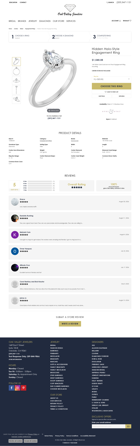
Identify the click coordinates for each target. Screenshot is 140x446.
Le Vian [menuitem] (95, 386)
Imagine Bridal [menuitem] (98, 370)
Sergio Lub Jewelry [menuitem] (100, 405)
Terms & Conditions (59, 409)
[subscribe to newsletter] (128, 426)
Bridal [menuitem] (53, 345)
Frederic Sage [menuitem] (98, 364)
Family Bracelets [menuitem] (57, 367)
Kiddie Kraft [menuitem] (97, 383)
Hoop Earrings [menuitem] (57, 381)
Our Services (56, 401)
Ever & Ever (74, 141)
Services (71, 21)
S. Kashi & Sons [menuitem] (98, 402)
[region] (53, 80)
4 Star (25, 183)
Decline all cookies (15, 441)
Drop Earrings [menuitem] (56, 378)
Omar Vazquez (26, 249)
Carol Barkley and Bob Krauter (32, 282)
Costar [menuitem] (95, 353)
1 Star (25, 190)
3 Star (25, 186)
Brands (22, 21)
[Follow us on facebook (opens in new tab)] (11, 388)
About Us (54, 398)
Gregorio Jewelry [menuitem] (100, 367)
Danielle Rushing (26, 216)
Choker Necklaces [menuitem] (58, 389)
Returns (121, 96)
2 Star (25, 188)
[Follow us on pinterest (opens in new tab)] (23, 388)
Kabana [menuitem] (95, 378)
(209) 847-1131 (54, 118)
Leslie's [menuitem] (95, 389)
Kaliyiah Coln (25, 232)
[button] (13, 2)
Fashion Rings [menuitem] (56, 348)
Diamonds (45, 21)
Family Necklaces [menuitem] (58, 370)
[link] (22, 2)
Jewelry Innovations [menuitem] (101, 375)
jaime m (23, 298)
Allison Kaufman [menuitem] (99, 348)
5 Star (25, 181)
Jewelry (32, 21)
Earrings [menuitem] (54, 351)
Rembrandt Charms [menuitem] (100, 400)
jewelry (16, 28)
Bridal (12, 21)
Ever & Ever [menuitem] (97, 359)
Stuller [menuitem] (95, 408)
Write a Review (70, 323)
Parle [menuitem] (94, 397)
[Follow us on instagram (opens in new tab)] (17, 388)
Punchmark (73, 442)
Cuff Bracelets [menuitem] (56, 383)
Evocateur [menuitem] (96, 362)
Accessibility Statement (87, 436)
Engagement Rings (30, 28)
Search (17, 38)
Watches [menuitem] (54, 362)
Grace (22, 199)
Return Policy (56, 403)
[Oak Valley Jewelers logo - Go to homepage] (70, 10)
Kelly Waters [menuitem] (97, 381)
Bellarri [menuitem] (95, 351)
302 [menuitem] (93, 345)
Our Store (58, 21)
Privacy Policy (57, 406)
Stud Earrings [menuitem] (56, 375)
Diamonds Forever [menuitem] (100, 356)
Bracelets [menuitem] (54, 359)
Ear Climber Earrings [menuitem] (59, 386)
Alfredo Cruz (25, 265)
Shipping (102, 96)
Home (10, 28)
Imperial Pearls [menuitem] (98, 372)
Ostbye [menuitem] (95, 394)
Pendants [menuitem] (54, 353)
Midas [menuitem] (94, 392)
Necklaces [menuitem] (55, 356)
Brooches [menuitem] (54, 372)
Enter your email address (101, 422)
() (54, 181)
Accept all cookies (30, 441)
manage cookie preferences (21, 436)
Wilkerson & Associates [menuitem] (102, 411)
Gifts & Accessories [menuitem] (59, 364)
